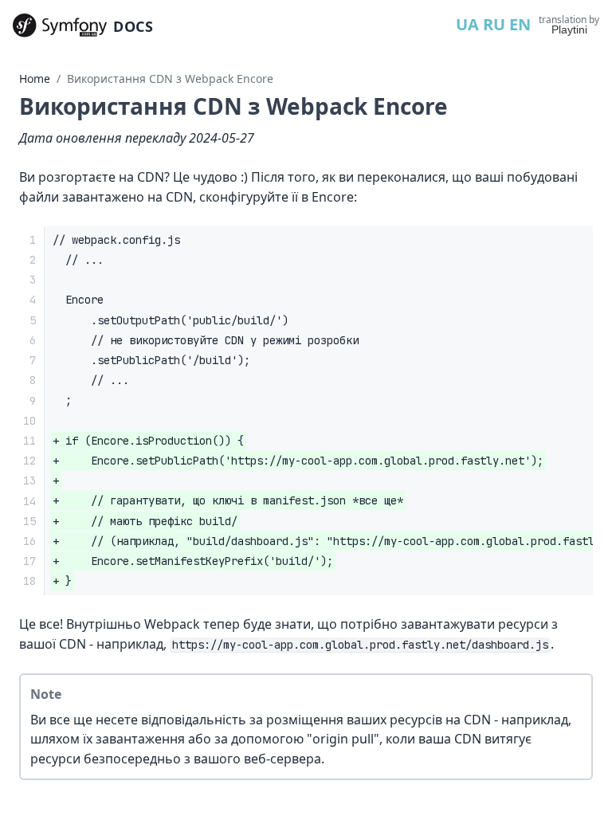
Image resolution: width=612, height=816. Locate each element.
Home (34, 78)
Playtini (569, 29)
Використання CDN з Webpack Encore (170, 78)
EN (520, 24)
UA (467, 24)
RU (494, 24)
